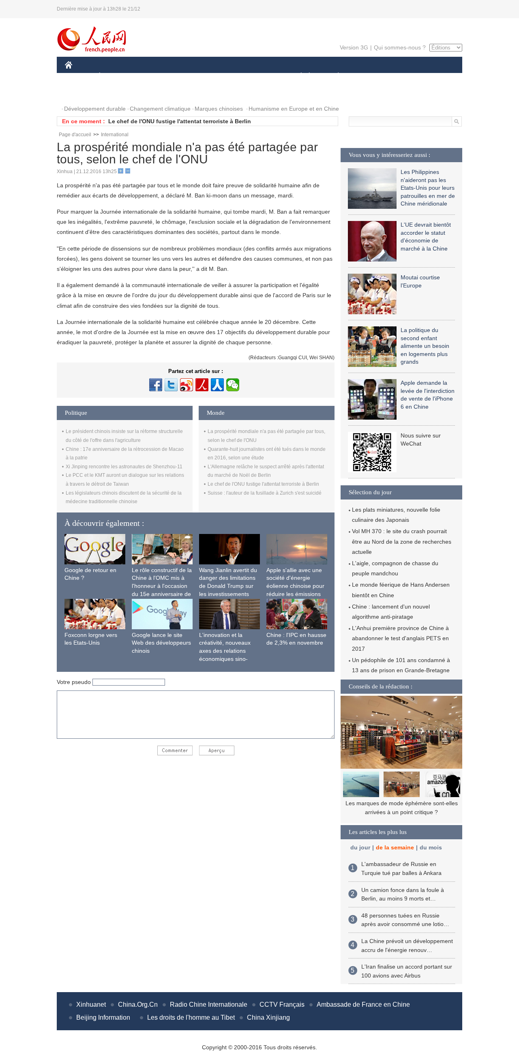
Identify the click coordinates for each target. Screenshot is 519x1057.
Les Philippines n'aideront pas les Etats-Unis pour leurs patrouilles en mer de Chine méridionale (428, 188)
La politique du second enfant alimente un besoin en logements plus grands (425, 346)
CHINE (79, 76)
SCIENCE (223, 76)
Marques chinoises (219, 108)
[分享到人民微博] (201, 384)
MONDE (152, 76)
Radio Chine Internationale (208, 1004)
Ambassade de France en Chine (363, 1004)
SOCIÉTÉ (297, 76)
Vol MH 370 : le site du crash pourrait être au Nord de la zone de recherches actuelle (401, 541)
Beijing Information (103, 1017)
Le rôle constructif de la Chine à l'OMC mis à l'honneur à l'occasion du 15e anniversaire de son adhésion (162, 586)
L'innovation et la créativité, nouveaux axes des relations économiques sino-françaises (225, 651)
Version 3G (354, 47)
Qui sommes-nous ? (400, 47)
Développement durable (95, 108)
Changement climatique (160, 108)
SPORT (367, 76)
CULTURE (260, 76)
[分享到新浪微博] (186, 384)
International (115, 134)
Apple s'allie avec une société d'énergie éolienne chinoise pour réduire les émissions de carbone (295, 586)
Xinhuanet (91, 1004)
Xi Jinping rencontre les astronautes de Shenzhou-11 (124, 467)
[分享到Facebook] (155, 384)
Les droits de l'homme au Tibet (191, 1017)
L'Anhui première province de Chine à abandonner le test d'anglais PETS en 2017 (400, 638)
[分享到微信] (232, 384)
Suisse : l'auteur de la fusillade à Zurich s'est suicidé (265, 493)
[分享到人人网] (217, 384)
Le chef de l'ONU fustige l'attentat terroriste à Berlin (179, 121)
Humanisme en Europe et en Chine (294, 108)
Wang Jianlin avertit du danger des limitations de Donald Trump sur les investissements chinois (228, 586)
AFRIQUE (187, 76)
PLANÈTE (334, 76)
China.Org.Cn (138, 1004)
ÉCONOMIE (114, 76)
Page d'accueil (75, 134)
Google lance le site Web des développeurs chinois (161, 643)
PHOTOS (82, 92)
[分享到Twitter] (171, 384)
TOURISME (402, 76)
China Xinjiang (268, 1017)
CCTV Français (282, 1004)
